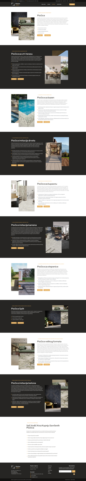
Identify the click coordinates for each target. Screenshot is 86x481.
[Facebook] (74, 474)
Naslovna (44, 4)
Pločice (53, 4)
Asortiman (59, 4)
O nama (48, 4)
